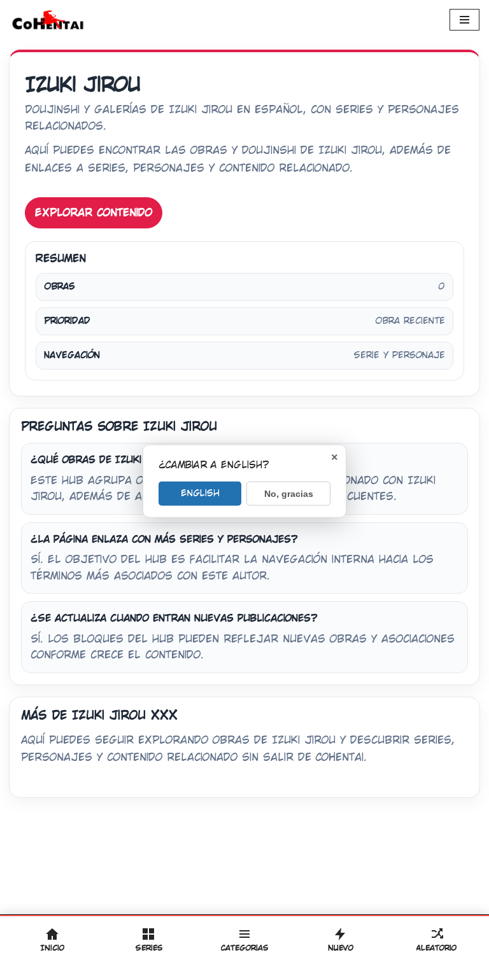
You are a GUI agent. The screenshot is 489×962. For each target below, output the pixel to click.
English (200, 492)
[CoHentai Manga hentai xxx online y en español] (48, 20)
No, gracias (288, 493)
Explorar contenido (93, 212)
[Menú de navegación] (464, 20)
